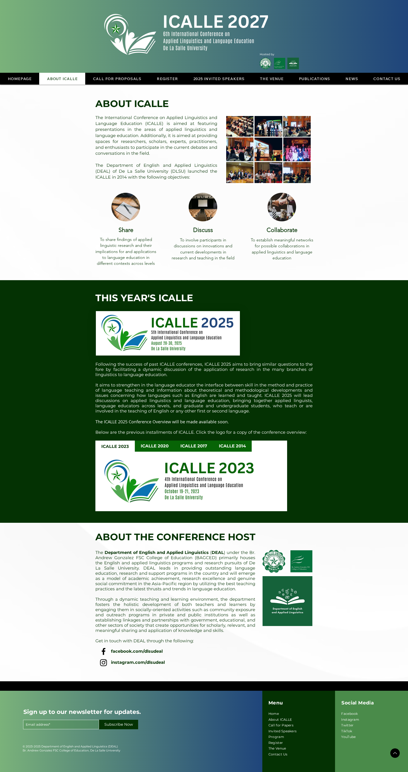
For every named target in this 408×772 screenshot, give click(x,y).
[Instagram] (103, 662)
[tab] (115, 446)
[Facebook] (103, 651)
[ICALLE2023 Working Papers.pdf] (395, 753)
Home (273, 714)
